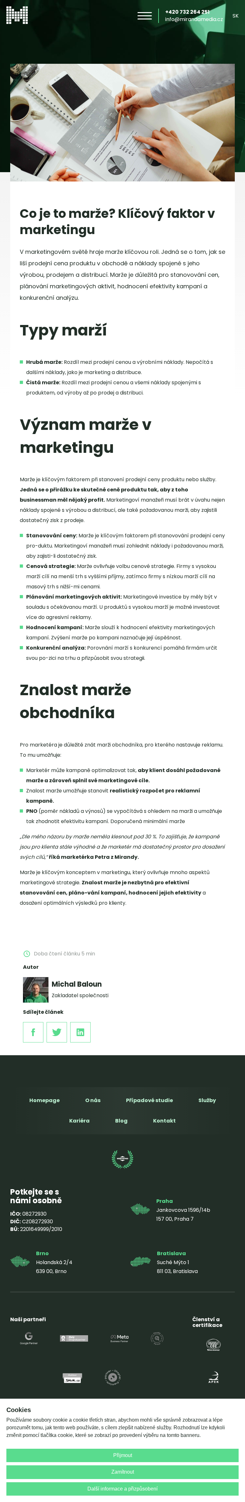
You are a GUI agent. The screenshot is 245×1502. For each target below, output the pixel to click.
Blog (121, 1120)
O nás (92, 1100)
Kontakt (164, 1120)
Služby (207, 1100)
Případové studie (149, 1100)
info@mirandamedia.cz (194, 19)
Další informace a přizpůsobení (122, 1488)
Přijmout (122, 1455)
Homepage (44, 1100)
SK (236, 16)
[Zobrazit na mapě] (140, 1210)
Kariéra (79, 1120)
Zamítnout (122, 1472)
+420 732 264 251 (187, 12)
